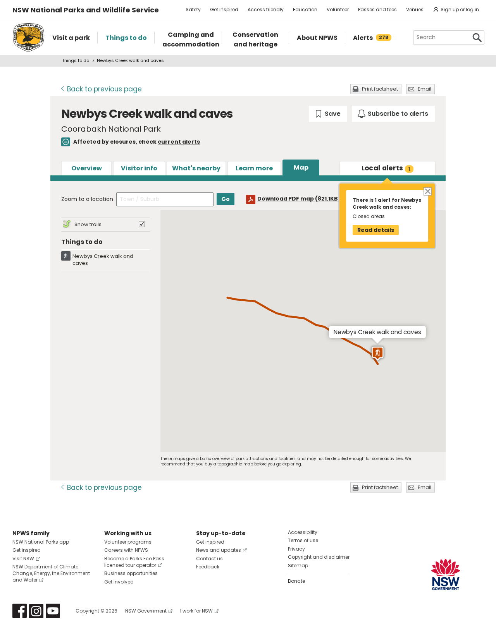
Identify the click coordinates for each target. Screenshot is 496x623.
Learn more (254, 168)
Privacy (296, 549)
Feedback (207, 566)
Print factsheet (380, 89)
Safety (193, 9)
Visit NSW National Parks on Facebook (19, 611)
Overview (86, 168)
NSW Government (146, 611)
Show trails (88, 224)
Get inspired (224, 9)
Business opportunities (131, 573)
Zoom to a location (87, 199)
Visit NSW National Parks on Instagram (36, 611)
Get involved (119, 581)
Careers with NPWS (126, 550)
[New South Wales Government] (445, 574)
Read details (375, 230)
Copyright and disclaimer (319, 557)
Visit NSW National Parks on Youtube (53, 611)
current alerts (179, 142)
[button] (377, 354)
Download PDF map (304, 199)
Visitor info (139, 168)
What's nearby (196, 168)
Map (301, 167)
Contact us (209, 558)
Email (424, 89)
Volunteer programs (128, 542)
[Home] (28, 37)
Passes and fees (377, 9)
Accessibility (302, 532)
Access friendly (266, 9)
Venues (415, 9)
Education (305, 9)
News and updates (218, 550)
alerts (386, 168)
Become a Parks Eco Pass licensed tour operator (134, 561)
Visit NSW (23, 558)
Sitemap (298, 565)
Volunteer (338, 9)
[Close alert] (427, 191)
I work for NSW (196, 611)
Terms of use (303, 540)
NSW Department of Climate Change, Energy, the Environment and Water (51, 573)
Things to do (75, 60)
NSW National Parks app (40, 542)
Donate (296, 581)
